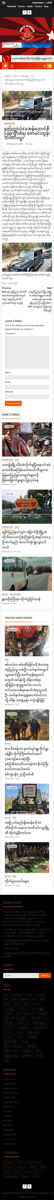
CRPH (29, 995)
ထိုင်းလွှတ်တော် (40, 1027)
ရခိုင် (38, 1051)
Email (7, 382)
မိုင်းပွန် (25, 1041)
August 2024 (8, 1107)
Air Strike (9, 1162)
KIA (6, 999)
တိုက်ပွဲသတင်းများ (17, 881)
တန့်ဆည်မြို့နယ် (39, 1023)
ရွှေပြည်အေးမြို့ (11, 1055)
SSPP (16, 1004)
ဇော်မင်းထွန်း (12, 283)
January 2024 (9, 1139)
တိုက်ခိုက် (9, 1027)
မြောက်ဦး (31, 1046)
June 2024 (7, 1116)
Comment (10, 333)
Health (30, 6)
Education (21, 1167)
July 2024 (7, 1111)
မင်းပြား (19, 1037)
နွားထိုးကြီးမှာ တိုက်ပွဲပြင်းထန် (21, 599)
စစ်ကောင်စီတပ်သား (39, 1018)
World (36, 1176)
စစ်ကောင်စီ (42, 1013)
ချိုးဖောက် (29, 1013)
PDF (42, 999)
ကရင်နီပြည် (10, 1009)
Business (9, 1167)
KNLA (14, 999)
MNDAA (24, 999)
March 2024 (8, 1130)
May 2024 (7, 1121)
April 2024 (7, 1125)
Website (9, 391)
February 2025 (9, 1079)
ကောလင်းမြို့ (37, 1009)
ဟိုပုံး (7, 1060)
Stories (21, 6)
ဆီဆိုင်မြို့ (9, 1023)
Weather (25, 1176)
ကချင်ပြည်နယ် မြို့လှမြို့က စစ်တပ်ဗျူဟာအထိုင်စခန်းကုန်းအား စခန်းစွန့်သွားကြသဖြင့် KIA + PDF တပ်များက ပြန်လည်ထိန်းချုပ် (40, 299)
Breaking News (9, 123)
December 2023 (10, 1144)
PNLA (7, 1004)
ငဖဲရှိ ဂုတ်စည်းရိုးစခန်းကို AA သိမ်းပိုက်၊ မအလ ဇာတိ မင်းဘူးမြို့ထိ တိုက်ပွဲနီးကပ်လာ (27, 827)
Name (8, 372)
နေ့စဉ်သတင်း (33, 1032)
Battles (5, 594)
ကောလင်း (23, 1009)
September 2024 (10, 1102)
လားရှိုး (39, 1055)
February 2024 (9, 1134)
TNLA (25, 1004)
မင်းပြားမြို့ (31, 1037)
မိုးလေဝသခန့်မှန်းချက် (14, 1046)
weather (36, 1004)
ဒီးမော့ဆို (19, 1032)
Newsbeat (11, 6)
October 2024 (9, 1097)
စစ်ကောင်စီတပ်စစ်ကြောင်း (16, 1018)
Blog (46, 6)
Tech (36, 1171)
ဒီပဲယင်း (8, 1032)
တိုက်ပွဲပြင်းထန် (23, 1027)
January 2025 (9, 1084)
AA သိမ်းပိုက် (17, 995)
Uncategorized (11, 1176)
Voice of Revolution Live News (34, 1193)
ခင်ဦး (18, 1013)
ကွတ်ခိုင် (8, 1013)
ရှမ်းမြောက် (26, 1055)
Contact (38, 6)
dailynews (40, 995)
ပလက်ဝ (8, 1037)
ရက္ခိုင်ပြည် (26, 1051)
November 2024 (10, 1093)
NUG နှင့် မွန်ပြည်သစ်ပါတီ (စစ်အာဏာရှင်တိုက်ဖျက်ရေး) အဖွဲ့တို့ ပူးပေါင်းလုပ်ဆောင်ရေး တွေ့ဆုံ (14, 295)
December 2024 (10, 1088)
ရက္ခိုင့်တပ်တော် (11, 1051)
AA (6, 995)
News (7, 659)
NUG (34, 999)
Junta (17, 460)
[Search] (45, 65)
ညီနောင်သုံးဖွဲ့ (22, 1023)
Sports (17, 1171)
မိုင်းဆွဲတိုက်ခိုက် (11, 1041)
